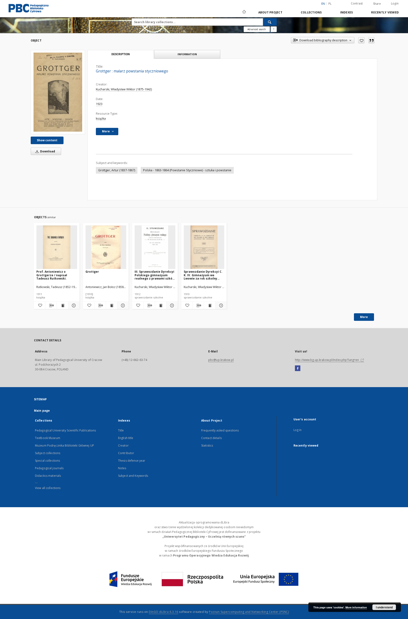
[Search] (270, 22)
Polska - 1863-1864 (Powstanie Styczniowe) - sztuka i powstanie (187, 170)
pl (330, 3)
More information (356, 607)
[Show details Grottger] (122, 305)
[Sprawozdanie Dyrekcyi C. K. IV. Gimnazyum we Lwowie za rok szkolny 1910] (204, 247)
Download (47, 151)
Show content (47, 140)
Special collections (47, 461)
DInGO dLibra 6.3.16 (163, 612)
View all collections (47, 488)
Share (377, 4)
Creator (123, 445)
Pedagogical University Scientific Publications (65, 430)
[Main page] (243, 12)
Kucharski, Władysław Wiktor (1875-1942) (124, 89)
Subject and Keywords (133, 476)
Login (395, 3)
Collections (311, 12)
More (364, 317)
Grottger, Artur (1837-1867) (116, 170)
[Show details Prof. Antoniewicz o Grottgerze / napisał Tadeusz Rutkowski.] (73, 305)
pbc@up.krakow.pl (221, 360)
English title (125, 438)
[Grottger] (106, 247)
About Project (270, 12)
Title (121, 430)
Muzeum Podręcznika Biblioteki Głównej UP (64, 445)
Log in (297, 430)
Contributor (126, 453)
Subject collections (47, 453)
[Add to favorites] (361, 40)
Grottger (92, 272)
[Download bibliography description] (50, 305)
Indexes (346, 12)
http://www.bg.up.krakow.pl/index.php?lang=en (327, 360)
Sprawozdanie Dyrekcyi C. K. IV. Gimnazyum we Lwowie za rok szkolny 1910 (203, 275)
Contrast (357, 3)
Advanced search (256, 29)
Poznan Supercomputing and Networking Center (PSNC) (249, 612)
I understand (384, 607)
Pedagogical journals (49, 468)
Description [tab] (120, 54)
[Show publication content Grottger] (111, 305)
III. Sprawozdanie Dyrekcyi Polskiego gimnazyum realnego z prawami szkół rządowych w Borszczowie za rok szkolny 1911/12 (154, 275)
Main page (42, 411)
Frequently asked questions (220, 430)
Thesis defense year (131, 461)
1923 (99, 104)
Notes (122, 468)
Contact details (211, 438)
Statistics (207, 445)
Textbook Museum (47, 438)
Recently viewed (385, 12)
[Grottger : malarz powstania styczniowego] (57, 92)
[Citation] (371, 40)
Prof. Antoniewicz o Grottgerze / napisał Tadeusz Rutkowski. (51, 275)
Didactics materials (48, 476)
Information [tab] (187, 54)
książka (101, 119)
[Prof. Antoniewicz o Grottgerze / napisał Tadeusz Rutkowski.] (57, 247)
